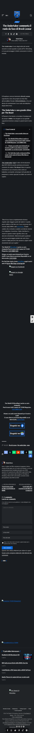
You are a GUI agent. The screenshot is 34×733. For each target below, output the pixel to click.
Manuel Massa (19, 38)
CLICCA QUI (12, 258)
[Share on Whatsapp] (11, 730)
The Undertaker (7, 163)
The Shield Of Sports (21, 722)
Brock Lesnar (13, 445)
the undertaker (21, 445)
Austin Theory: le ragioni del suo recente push (15, 677)
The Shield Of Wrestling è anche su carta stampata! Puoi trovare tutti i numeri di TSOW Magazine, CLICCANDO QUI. (17, 140)
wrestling (20, 226)
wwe (28, 445)
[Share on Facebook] (8, 33)
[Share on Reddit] (15, 730)
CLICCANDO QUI (13, 251)
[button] (3, 15)
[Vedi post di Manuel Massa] (9, 40)
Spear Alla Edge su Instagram (15, 263)
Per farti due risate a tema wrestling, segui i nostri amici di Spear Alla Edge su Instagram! (17, 155)
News (17, 21)
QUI (14, 163)
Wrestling (13, 247)
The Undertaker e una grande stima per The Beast (16, 134)
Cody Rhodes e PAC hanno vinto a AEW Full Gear (16, 670)
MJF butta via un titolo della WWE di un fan (15, 663)
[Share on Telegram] (19, 730)
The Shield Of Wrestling (8, 722)
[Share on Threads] (26, 452)
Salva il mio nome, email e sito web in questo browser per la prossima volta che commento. (16, 542)
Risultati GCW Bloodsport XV (10, 655)
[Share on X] (11, 33)
